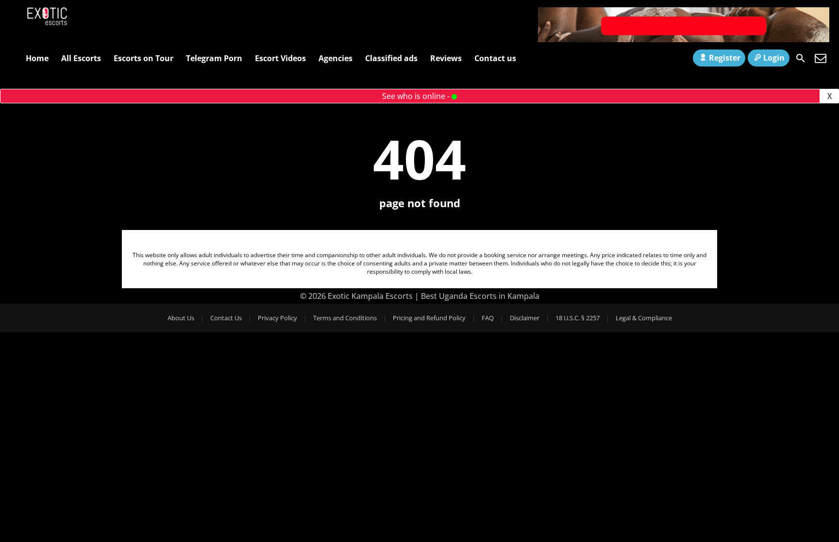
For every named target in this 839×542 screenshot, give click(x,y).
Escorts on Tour (143, 58)
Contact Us (226, 317)
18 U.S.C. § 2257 (577, 317)
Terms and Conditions (345, 317)
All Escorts (81, 58)
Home (37, 58)
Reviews (446, 58)
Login (774, 57)
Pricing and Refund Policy (429, 317)
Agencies (335, 58)
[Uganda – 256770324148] (683, 39)
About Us (181, 317)
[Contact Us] (820, 58)
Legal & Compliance (644, 317)
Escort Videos (280, 58)
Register (724, 57)
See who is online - (417, 96)
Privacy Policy (277, 317)
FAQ (488, 317)
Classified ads (391, 58)
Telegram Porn (214, 58)
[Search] (800, 58)
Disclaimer (524, 317)
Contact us (495, 58)
